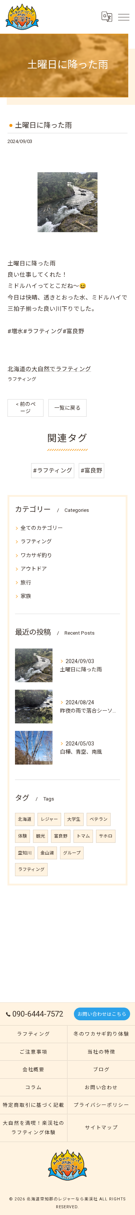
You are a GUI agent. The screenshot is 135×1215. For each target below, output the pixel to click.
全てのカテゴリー (42, 528)
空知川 (25, 853)
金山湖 (47, 853)
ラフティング (22, 379)
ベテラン (99, 819)
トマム (83, 836)
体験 (22, 836)
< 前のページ (26, 407)
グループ (72, 853)
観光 (40, 836)
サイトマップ (101, 1127)
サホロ (105, 836)
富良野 (61, 836)
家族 (26, 596)
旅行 (26, 583)
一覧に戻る (67, 408)
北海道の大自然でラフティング (49, 369)
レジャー (49, 819)
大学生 (74, 819)
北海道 (25, 819)
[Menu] (123, 17)
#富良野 (91, 470)
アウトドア (34, 569)
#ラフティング (52, 470)
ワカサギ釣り (36, 555)
